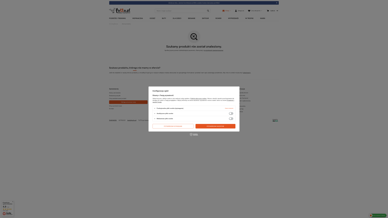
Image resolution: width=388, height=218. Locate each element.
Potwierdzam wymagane (173, 126)
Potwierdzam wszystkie (215, 126)
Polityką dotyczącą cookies (198, 98)
